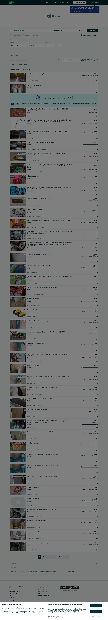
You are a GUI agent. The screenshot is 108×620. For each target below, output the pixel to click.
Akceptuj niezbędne (96, 611)
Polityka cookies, (20, 612)
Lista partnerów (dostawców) (55, 617)
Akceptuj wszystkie (96, 605)
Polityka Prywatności (30, 612)
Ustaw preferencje (96, 616)
